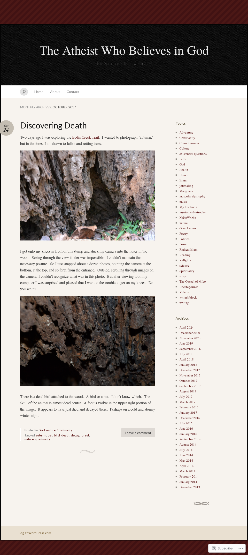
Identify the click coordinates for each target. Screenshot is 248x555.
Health (183, 169)
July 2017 (186, 396)
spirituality (42, 439)
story (182, 276)
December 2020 (189, 332)
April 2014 (186, 466)
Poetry (183, 233)
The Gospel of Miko (192, 281)
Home (38, 92)
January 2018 (188, 364)
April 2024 (186, 327)
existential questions (193, 153)
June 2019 (186, 343)
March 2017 (187, 402)
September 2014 (190, 439)
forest (85, 435)
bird (57, 435)
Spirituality (64, 430)
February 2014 (189, 476)
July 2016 (186, 423)
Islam (182, 180)
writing (184, 302)
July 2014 (186, 450)
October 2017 (188, 380)
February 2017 (189, 407)
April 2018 (186, 359)
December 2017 (189, 370)
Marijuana (186, 191)
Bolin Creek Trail (85, 137)
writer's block (188, 297)
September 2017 (190, 386)
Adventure (186, 132)
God (42, 430)
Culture (184, 148)
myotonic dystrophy (192, 212)
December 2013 (189, 487)
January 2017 (188, 412)
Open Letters (187, 228)
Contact (73, 92)
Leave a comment (138, 433)
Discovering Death (53, 125)
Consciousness (189, 143)
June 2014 (186, 455)
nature (50, 430)
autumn (41, 435)
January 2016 (188, 434)
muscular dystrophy (192, 196)
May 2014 (186, 460)
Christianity (187, 137)
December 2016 (189, 418)
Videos (184, 292)
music (183, 201)
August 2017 (187, 391)
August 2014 (187, 444)
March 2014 (187, 471)
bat (50, 435)
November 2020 (190, 338)
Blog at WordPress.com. (35, 533)
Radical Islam (188, 249)
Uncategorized (189, 287)
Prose (182, 244)
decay (75, 435)
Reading (185, 255)
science (184, 265)
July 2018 (186, 354)
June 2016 (186, 428)
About (55, 92)
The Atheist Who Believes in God (124, 49)
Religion (185, 260)
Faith (182, 159)
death (65, 435)
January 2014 (188, 482)
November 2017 (190, 375)
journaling (186, 185)
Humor (183, 175)
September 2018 (190, 348)
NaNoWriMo (187, 217)
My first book (188, 207)
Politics (184, 239)
